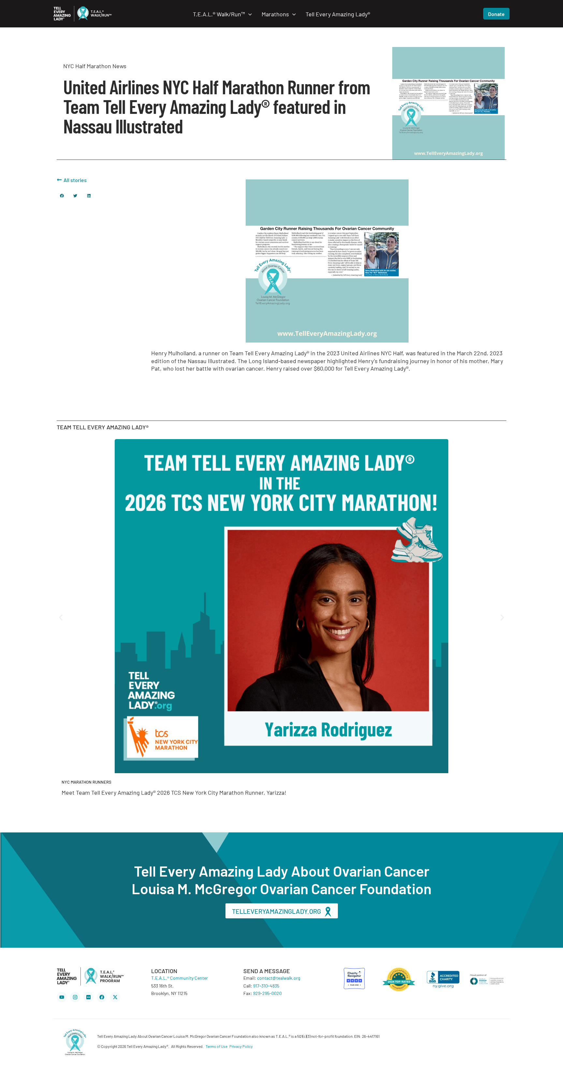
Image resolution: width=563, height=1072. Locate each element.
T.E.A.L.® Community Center (179, 978)
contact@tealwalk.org (278, 978)
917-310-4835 (266, 985)
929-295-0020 (267, 993)
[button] (248, 14)
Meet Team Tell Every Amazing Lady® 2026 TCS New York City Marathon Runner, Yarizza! (174, 792)
